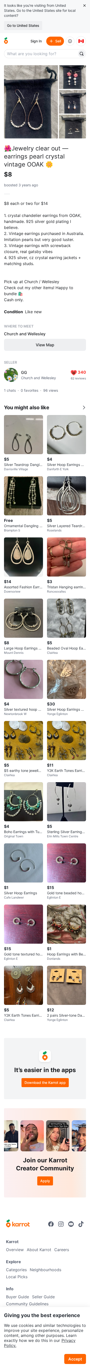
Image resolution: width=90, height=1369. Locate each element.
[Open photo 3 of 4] (72, 102)
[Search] (81, 53)
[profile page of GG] (11, 375)
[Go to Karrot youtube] (71, 1224)
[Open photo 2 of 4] (72, 77)
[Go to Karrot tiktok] (81, 1224)
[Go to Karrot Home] (18, 1224)
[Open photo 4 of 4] (72, 126)
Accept (75, 1358)
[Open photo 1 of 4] (31, 101)
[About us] (70, 41)
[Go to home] (6, 41)
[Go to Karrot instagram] (61, 1224)
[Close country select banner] (84, 5)
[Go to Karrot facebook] (51, 1224)
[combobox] (41, 53)
